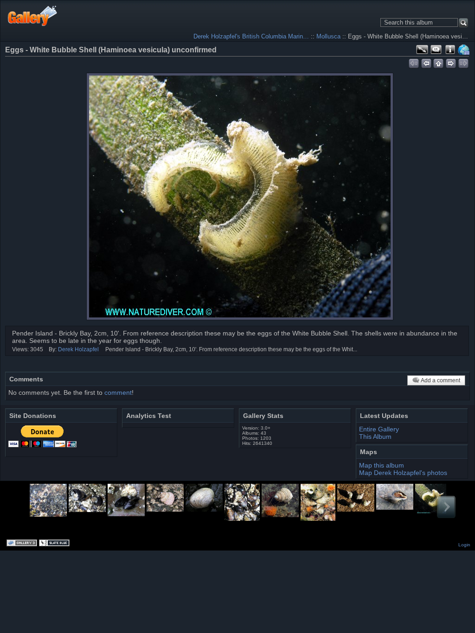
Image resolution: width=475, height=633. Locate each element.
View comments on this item (436, 49)
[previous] (426, 62)
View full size (422, 49)
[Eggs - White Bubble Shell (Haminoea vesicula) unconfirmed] (240, 196)
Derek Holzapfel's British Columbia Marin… (251, 36)
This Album (375, 436)
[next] (451, 62)
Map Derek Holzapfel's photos (403, 472)
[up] (438, 62)
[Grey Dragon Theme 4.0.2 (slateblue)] (55, 543)
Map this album (464, 49)
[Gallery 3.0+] (22, 543)
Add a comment (440, 380)
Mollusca (328, 36)
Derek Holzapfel (78, 349)
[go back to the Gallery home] (33, 15)
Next (446, 507)
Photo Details (450, 49)
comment (118, 392)
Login (464, 544)
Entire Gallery (379, 429)
